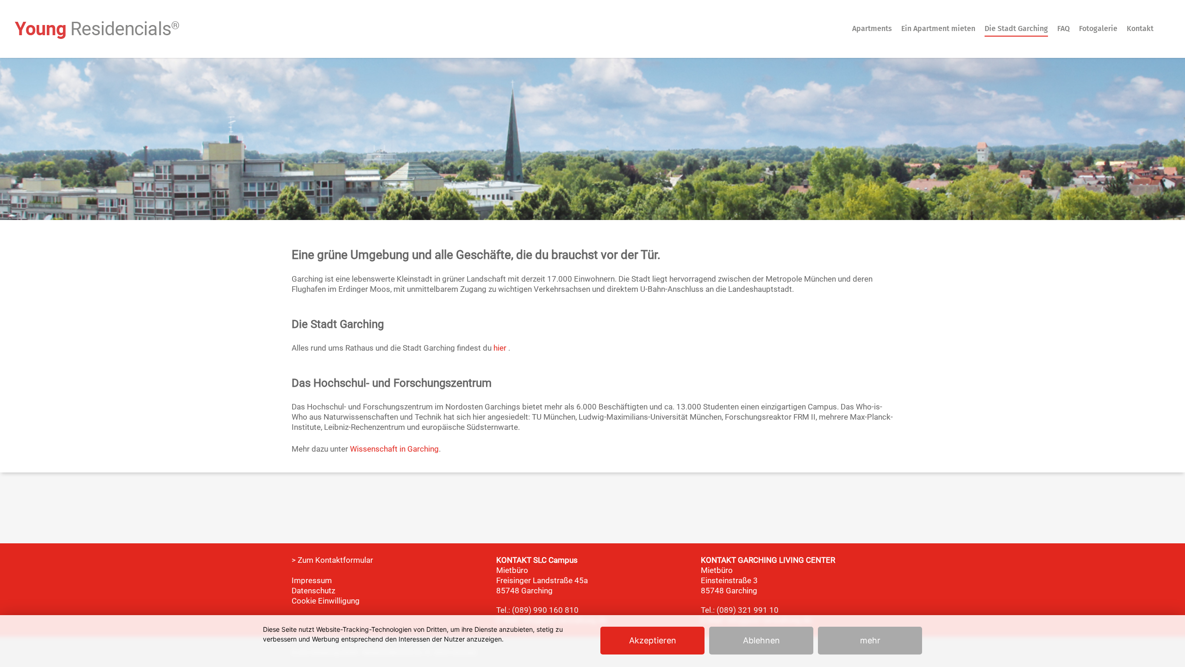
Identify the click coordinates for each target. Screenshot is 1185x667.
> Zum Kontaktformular (332, 560)
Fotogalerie (1098, 28)
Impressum (312, 580)
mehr (870, 640)
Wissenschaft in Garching (394, 448)
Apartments (872, 28)
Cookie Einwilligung (326, 600)
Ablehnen (761, 640)
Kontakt (1140, 28)
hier (499, 347)
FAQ (1063, 28)
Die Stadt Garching (1016, 28)
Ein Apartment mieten (938, 28)
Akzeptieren (652, 640)
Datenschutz (313, 590)
